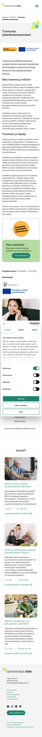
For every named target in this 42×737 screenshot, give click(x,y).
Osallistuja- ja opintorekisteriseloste (20, 727)
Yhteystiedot (11, 697)
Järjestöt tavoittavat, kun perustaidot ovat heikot (17, 622)
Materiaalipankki (13, 694)
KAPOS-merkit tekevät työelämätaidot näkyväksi (18, 485)
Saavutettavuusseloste (15, 722)
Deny (21, 412)
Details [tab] (21, 330)
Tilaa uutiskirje (20, 255)
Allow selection (21, 405)
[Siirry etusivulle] (11, 6)
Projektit (13, 17)
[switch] (36, 375)
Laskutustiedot (12, 699)
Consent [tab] (7, 330)
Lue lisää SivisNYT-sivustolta (17, 513)
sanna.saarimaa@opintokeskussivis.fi (20, 428)
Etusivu (5, 17)
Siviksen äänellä (24, 648)
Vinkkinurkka (23, 580)
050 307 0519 (19, 421)
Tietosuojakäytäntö (14, 725)
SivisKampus (11, 690)
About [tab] (34, 330)
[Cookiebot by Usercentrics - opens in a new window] (29, 323)
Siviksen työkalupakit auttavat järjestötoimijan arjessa (20, 551)
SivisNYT (10, 692)
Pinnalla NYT (22, 509)
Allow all (21, 399)
